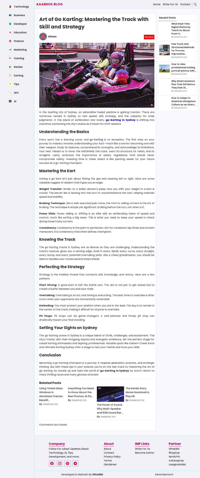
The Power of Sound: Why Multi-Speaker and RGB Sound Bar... (110, 408)
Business (19, 15)
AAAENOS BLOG (49, 4)
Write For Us (170, 4)
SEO (16, 93)
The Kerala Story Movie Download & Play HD (137, 392)
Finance (18, 41)
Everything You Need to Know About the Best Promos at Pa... (81, 392)
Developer (20, 24)
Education (20, 32)
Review (18, 67)
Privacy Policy (112, 456)
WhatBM (174, 449)
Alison (52, 36)
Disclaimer (110, 464)
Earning (18, 75)
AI (14, 101)
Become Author (144, 453)
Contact (185, 4)
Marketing (20, 49)
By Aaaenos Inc (179, 36)
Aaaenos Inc (50, 404)
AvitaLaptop (176, 460)
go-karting (96, 139)
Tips (16, 84)
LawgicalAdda (177, 464)
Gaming (18, 58)
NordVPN (174, 456)
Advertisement (164, 474)
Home (156, 4)
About (107, 449)
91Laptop (174, 453)
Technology (21, 6)
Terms (108, 460)
